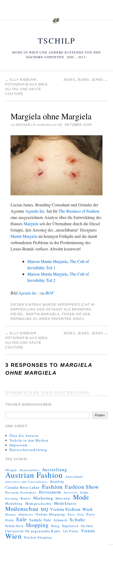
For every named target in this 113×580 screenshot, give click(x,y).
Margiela (31, 223)
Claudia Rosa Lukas (22, 487)
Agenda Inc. (35, 211)
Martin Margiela (24, 236)
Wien (13, 536)
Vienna (88, 530)
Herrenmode (50, 492)
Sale (21, 519)
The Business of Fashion (79, 211)
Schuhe (77, 519)
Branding (81, 309)
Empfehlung (23, 309)
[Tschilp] (56, 23)
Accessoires (29, 470)
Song (55, 525)
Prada (9, 520)
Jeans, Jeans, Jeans (85, 80)
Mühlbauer (25, 514)
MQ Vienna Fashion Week (67, 509)
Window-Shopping (38, 537)
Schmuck (60, 520)
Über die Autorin (24, 435)
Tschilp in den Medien (29, 440)
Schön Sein (14, 526)
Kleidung (11, 498)
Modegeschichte (38, 503)
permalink (21, 319)
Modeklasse (65, 503)
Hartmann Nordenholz (21, 492)
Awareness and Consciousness (26, 482)
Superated (70, 526)
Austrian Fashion (34, 474)
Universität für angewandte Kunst (32, 531)
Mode (81, 497)
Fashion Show (82, 486)
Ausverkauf (74, 477)
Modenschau (21, 508)
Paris (71, 514)
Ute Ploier (71, 531)
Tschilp (56, 40)
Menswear (63, 498)
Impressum (18, 445)
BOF (49, 293)
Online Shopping (50, 514)
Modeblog (14, 503)
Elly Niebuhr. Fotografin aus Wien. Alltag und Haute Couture (27, 340)
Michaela (25, 125)
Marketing (43, 498)
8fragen (11, 470)
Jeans (84, 492)
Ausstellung (54, 469)
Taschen (87, 526)
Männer (10, 514)
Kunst (25, 498)
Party (90, 514)
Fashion (52, 486)
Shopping (37, 525)
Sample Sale (40, 520)
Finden (100, 415)
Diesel (17, 314)
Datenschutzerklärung (28, 449)
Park (81, 514)
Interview (71, 492)
